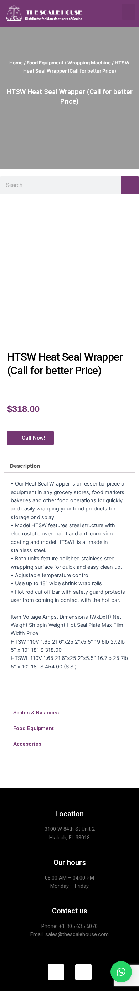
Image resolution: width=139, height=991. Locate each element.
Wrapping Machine (89, 62)
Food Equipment (45, 62)
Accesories (27, 744)
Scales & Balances (36, 712)
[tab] (69, 466)
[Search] (130, 185)
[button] (128, 12)
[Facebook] (56, 972)
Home (16, 62)
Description (25, 466)
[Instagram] (83, 972)
